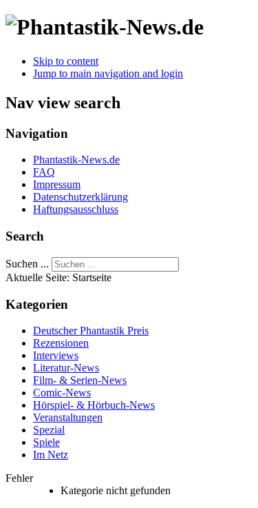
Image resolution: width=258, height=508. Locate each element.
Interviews (55, 355)
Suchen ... (27, 264)
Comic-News (62, 392)
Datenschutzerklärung (80, 197)
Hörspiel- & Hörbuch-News (94, 405)
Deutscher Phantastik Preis (91, 330)
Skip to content (65, 61)
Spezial (49, 430)
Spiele (46, 442)
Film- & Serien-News (80, 380)
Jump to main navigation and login (108, 73)
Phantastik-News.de (76, 159)
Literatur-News (66, 368)
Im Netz (50, 454)
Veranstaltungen (68, 417)
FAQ (44, 172)
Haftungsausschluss (75, 209)
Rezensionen (61, 343)
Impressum (56, 184)
